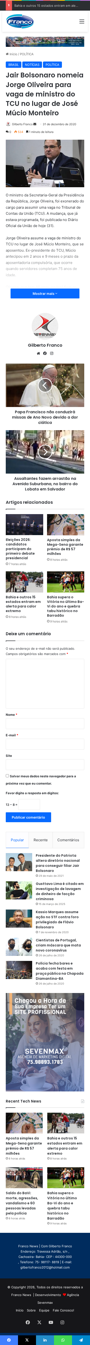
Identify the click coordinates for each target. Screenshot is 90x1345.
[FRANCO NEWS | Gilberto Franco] (22, 21)
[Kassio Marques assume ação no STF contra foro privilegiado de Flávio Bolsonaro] (19, 919)
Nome (11, 715)
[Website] (38, 353)
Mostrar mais (44, 293)
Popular (17, 840)
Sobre (31, 1310)
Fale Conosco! (63, 1310)
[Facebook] (45, 353)
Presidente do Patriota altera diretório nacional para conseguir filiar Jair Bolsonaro (58, 863)
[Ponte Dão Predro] (45, 41)
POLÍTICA (27, 54)
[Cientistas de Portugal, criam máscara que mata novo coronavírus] (19, 947)
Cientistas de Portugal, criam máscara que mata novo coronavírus (58, 945)
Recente (41, 840)
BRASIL (13, 65)
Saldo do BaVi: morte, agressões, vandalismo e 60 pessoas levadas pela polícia (22, 1203)
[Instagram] (52, 353)
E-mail (12, 735)
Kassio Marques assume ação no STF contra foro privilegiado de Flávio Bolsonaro (57, 920)
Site (9, 756)
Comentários (68, 840)
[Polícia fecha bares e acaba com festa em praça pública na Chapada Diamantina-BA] (19, 970)
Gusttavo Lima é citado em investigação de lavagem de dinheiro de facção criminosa (60, 891)
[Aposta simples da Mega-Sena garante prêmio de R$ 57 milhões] (65, 524)
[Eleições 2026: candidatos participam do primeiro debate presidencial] (24, 524)
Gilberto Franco (22, 124)
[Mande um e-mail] (34, 124)
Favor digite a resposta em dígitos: (32, 793)
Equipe (44, 1310)
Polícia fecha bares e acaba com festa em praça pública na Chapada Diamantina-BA (60, 971)
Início (13, 54)
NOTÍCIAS (32, 65)
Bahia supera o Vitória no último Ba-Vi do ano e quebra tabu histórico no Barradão (65, 606)
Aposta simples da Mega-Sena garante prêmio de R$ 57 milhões (65, 547)
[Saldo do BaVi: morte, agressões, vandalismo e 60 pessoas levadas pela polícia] (24, 1177)
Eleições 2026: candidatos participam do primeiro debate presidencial (20, 548)
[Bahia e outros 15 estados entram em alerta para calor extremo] (24, 582)
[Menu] (81, 23)
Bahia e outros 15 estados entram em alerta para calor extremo (23, 604)
